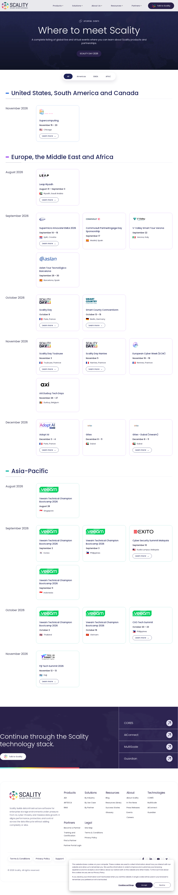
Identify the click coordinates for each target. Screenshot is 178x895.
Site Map (89, 828)
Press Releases (133, 807)
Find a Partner (70, 840)
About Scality (133, 797)
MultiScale (152, 802)
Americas (81, 76)
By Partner (89, 807)
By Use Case (90, 802)
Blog (107, 797)
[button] (143, 859)
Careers (130, 817)
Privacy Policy (91, 837)
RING (66, 807)
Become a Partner (72, 828)
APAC (108, 76)
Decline (162, 885)
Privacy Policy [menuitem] (43, 858)
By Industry (90, 797)
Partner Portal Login (72, 845)
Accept (144, 885)
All (68, 76)
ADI (65, 797)
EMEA (95, 76)
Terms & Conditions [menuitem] (20, 858)
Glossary (109, 812)
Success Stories (113, 807)
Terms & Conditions (94, 832)
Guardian (152, 812)
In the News (132, 802)
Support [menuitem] (60, 858)
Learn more (47, 136)
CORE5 (151, 797)
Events (130, 812)
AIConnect (152, 807)
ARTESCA (68, 802)
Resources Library (113, 802)
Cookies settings (126, 885)
